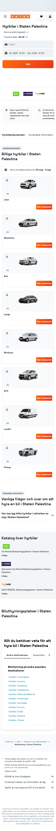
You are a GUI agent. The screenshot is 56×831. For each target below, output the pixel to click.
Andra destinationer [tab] (17, 655)
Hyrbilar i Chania (16, 720)
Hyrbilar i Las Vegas (18, 702)
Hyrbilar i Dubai (16, 711)
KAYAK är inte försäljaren (18, 776)
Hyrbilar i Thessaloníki (19, 690)
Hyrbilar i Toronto (17, 707)
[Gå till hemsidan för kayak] (20, 16)
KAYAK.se (9, 741)
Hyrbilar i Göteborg (18, 685)
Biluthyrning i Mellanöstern (35, 741)
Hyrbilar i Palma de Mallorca (22, 694)
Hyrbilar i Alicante (17, 715)
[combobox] (16, 32)
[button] (5, 16)
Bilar (19, 741)
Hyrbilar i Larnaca (17, 681)
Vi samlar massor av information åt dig (25, 782)
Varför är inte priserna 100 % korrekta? (25, 787)
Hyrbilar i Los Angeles (19, 677)
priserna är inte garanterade (16, 767)
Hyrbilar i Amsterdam (19, 698)
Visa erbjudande (44, 207)
